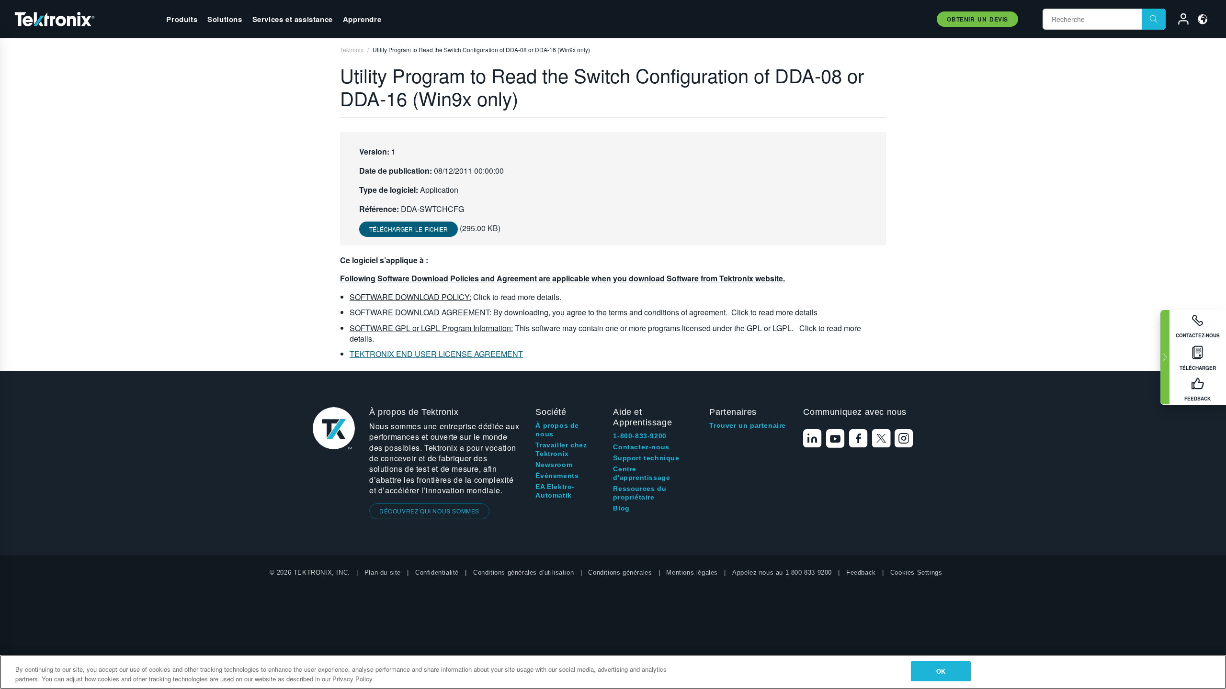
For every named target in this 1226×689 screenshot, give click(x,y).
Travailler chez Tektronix (561, 449)
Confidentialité (437, 572)
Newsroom (553, 464)
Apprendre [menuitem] (362, 19)
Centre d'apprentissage (641, 473)
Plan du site (382, 572)
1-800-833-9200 (639, 436)
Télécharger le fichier (408, 229)
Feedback (861, 572)
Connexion (1179, 20)
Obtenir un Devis (977, 19)
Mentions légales (692, 572)
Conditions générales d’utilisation (523, 572)
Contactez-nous (641, 447)
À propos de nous (557, 430)
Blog (621, 508)
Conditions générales (620, 572)
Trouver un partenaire (747, 425)
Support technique (646, 458)
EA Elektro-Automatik (555, 491)
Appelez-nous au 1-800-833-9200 (782, 572)
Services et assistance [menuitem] (292, 19)
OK (940, 671)
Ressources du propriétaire (639, 493)
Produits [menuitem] (181, 19)
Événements (557, 475)
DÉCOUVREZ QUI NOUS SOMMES (429, 511)
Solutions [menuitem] (224, 19)
